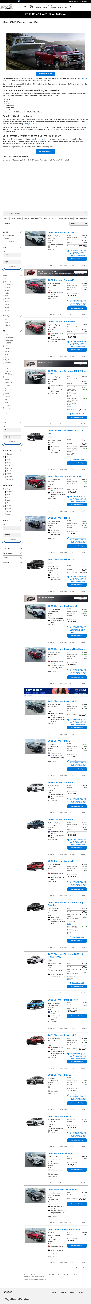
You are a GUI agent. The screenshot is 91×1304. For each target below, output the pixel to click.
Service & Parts (60, 6)
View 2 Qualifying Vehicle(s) (80, 272)
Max (4, 259)
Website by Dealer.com (8, 1292)
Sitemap (81, 1292)
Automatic (45, 219)
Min (4, 251)
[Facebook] (19, 1)
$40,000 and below (82, 219)
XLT (53, 219)
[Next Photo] (44, 239)
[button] (67, 437)
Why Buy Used (30, 124)
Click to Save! (58, 14)
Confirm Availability (77, 258)
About (63, 1292)
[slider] (3, 269)
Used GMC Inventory (45, 74)
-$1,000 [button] (84, 448)
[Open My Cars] (70, 6)
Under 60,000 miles (65, 219)
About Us (66, 6)
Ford (6, 219)
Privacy (72, 1292)
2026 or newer (16, 219)
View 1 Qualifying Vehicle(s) (80, 598)
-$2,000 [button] (84, 389)
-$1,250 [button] (84, 398)
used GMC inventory (37, 139)
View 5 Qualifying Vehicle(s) (80, 363)
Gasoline (35, 219)
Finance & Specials (53, 6)
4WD (26, 219)
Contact (53, 1292)
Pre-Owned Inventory (45, 6)
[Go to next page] (87, 1268)
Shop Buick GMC (31, 7)
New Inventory (38, 6)
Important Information (82, 274)
